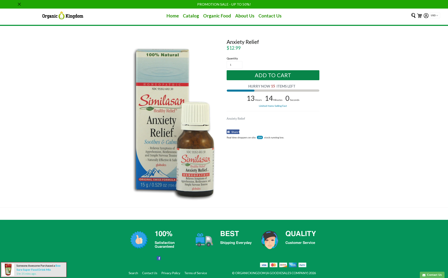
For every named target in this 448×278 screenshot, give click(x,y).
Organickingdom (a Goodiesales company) (271, 273)
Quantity (232, 58)
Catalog (191, 16)
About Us (244, 16)
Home (172, 16)
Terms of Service (195, 273)
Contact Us (270, 16)
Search (133, 273)
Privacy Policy (170, 273)
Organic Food (217, 16)
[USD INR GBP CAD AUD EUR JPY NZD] (435, 15)
